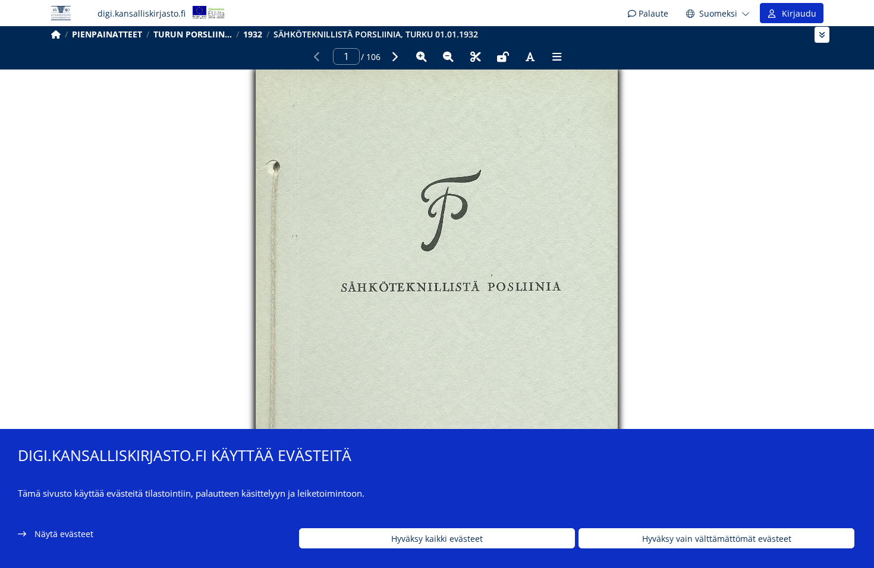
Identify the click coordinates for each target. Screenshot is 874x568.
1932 (252, 34)
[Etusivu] (56, 34)
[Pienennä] (448, 56)
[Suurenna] (421, 56)
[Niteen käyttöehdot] (503, 56)
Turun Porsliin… (192, 34)
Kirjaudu (796, 13)
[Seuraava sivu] (394, 56)
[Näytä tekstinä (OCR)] (530, 56)
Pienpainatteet (107, 34)
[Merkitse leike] (476, 56)
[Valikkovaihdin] (822, 35)
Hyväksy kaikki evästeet (437, 538)
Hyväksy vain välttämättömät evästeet (716, 538)
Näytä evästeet (63, 533)
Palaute (652, 13)
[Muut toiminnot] (557, 56)
